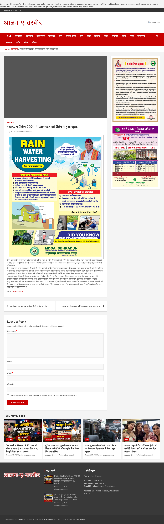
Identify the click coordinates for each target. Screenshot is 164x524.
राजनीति (115, 36)
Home (8, 36)
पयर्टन (18, 42)
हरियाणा (34, 42)
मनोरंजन (9, 42)
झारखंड (97, 36)
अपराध (106, 36)
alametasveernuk (25, 132)
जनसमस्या (141, 36)
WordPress (80, 519)
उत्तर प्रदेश (41, 36)
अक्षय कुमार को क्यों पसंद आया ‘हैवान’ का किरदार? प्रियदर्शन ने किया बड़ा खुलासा (101, 448)
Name (10, 362)
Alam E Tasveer (25, 519)
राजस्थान (51, 36)
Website (10, 384)
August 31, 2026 (12, 455)
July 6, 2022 (12, 132)
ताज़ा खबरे (50, 470)
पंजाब (60, 36)
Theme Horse (49, 519)
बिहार (89, 36)
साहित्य (26, 42)
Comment (12, 331)
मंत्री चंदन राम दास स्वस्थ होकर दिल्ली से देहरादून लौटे (28, 306)
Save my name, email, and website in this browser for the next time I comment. (44, 395)
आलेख (124, 36)
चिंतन (132, 36)
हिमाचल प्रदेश (71, 36)
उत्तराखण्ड (29, 36)
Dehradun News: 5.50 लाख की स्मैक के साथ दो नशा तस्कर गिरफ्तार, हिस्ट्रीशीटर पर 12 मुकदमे (22, 448)
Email (10, 373)
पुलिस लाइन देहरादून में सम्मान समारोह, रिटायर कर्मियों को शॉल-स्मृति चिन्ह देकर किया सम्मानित (62, 448)
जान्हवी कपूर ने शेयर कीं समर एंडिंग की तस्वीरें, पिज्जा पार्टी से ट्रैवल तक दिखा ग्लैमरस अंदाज (140, 448)
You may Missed (15, 415)
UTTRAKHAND (17, 291)
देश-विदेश (18, 36)
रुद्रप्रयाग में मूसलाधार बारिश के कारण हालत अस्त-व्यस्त (81, 306)
